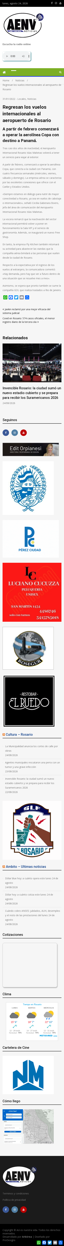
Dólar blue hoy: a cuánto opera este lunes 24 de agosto (31, 880)
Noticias (31, 98)
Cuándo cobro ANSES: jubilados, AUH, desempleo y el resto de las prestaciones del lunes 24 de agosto (32, 915)
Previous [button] (4, 378)
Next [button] (59, 378)
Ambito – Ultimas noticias (26, 867)
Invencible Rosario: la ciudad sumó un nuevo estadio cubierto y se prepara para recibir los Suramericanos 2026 (32, 393)
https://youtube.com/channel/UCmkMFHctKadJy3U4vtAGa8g (60, 3)
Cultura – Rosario (19, 734)
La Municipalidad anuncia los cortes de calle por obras (31, 748)
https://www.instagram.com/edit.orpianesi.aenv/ (56, 3)
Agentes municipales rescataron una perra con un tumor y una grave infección (32, 765)
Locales (21, 98)
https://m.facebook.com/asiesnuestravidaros (52, 3)
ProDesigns (9, 1240)
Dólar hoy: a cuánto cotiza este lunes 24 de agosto (29, 897)
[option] (32, 374)
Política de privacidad (14, 1199)
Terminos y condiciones (16, 1193)
